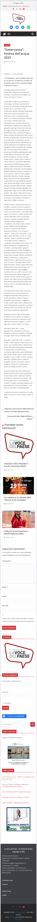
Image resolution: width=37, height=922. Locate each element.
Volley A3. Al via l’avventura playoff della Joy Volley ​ (16, 532)
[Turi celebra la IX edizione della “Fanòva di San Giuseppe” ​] (18, 478)
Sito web (5, 606)
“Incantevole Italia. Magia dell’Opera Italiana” (20, 417)
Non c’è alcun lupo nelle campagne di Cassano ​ (16, 792)
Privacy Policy (6, 891)
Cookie (4, 895)
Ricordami (7, 703)
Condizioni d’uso (7, 880)
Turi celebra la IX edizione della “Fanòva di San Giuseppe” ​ (17, 498)
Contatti (4, 884)
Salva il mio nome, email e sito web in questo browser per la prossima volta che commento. (18, 619)
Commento (6, 561)
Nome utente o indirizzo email (11, 681)
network (7, 45)
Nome (5, 587)
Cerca (33, 724)
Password (5, 692)
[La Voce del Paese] (4, 34)
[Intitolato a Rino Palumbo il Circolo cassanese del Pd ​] (18, 434)
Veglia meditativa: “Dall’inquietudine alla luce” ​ (16, 803)
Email (4, 596)
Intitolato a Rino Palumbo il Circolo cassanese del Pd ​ (16, 464)
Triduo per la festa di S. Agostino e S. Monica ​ (16, 797)
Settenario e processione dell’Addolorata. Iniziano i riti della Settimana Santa (19, 410)
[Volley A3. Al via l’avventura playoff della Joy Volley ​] (18, 512)
